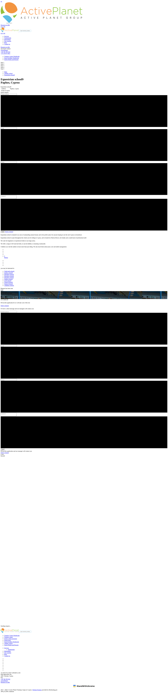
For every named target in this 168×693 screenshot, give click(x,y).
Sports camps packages (10, 638)
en (1, 1)
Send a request (9, 231)
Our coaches (7, 41)
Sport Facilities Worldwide (11, 58)
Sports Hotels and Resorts (11, 59)
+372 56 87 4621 (5, 53)
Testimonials (7, 38)
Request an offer (5, 25)
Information (7, 39)
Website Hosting (37, 690)
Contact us (7, 44)
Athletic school (8, 73)
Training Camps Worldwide (12, 56)
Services (6, 36)
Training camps (8, 637)
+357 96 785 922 (5, 52)
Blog (5, 42)
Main (5, 72)
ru (3, 26)
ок (2, 290)
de (4, 26)
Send (2, 231)
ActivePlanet (4, 50)
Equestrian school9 (9, 75)
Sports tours (7, 640)
